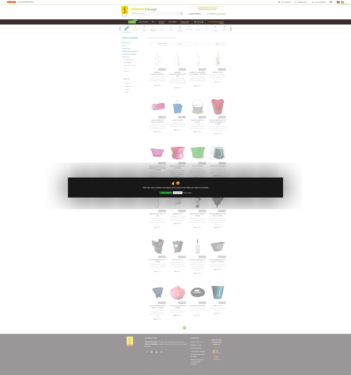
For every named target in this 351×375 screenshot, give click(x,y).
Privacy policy (187, 192)
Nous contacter (320, 2)
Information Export (344, 4)
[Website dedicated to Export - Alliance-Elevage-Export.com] (339, 2)
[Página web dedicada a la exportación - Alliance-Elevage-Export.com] (342, 2)
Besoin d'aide (302, 2)
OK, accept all (166, 192)
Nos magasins (286, 2)
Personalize (178, 192)
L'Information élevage (207, 8)
